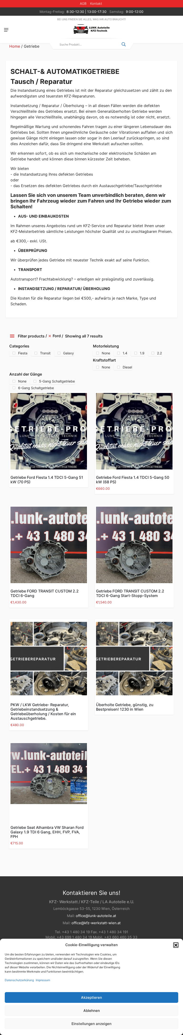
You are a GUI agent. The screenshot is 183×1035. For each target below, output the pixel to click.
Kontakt (96, 3)
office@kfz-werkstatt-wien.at (96, 923)
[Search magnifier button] (123, 44)
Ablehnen (91, 1010)
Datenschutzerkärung (19, 980)
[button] (175, 945)
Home (14, 46)
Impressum (43, 980)
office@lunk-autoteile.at (96, 915)
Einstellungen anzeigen (91, 1023)
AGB (83, 3)
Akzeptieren (91, 997)
